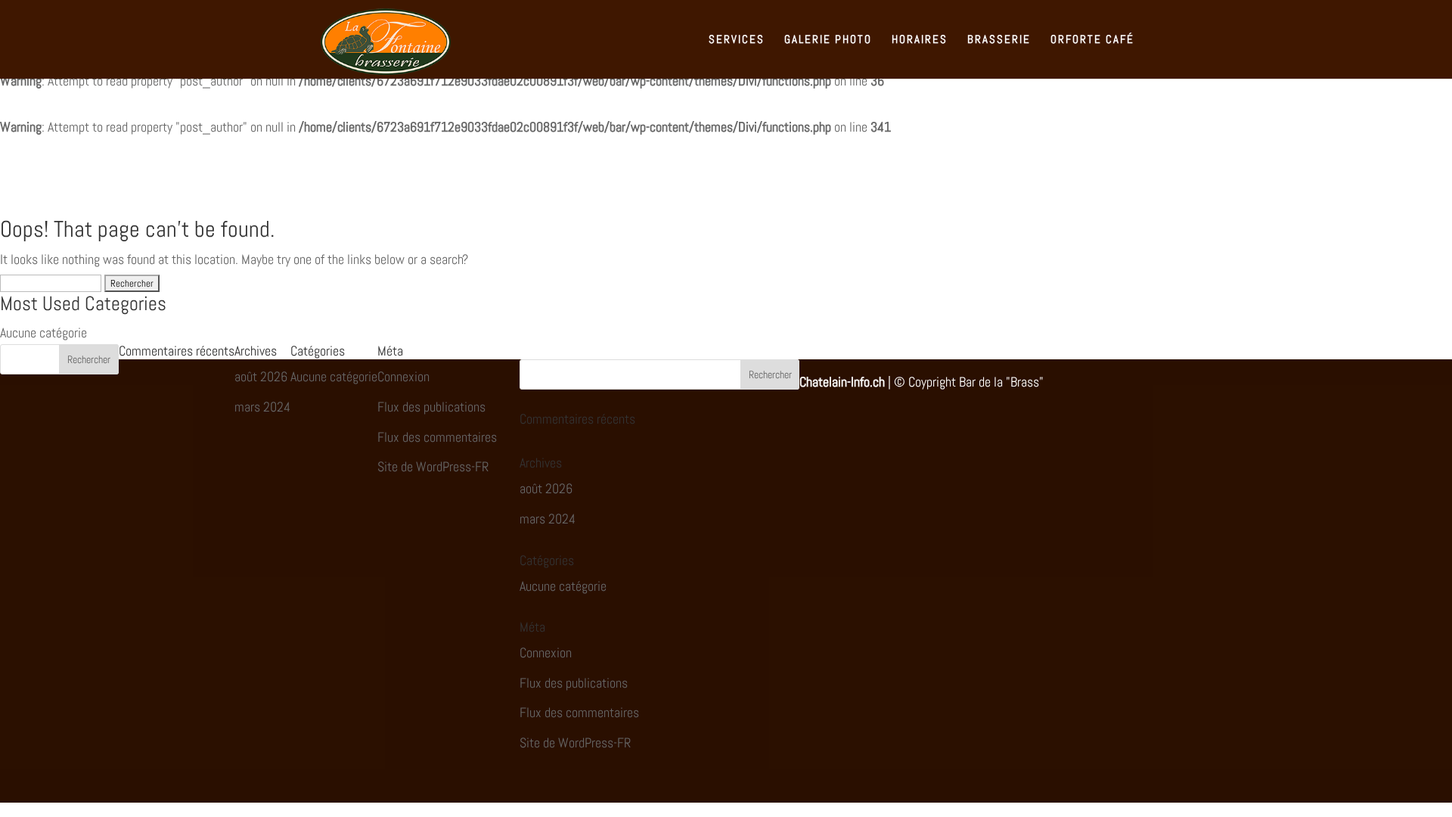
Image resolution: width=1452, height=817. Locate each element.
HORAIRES (920, 40)
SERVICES (737, 40)
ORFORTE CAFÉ (1092, 40)
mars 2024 (262, 406)
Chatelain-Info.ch (842, 381)
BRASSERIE (999, 40)
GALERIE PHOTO (828, 40)
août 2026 (260, 376)
